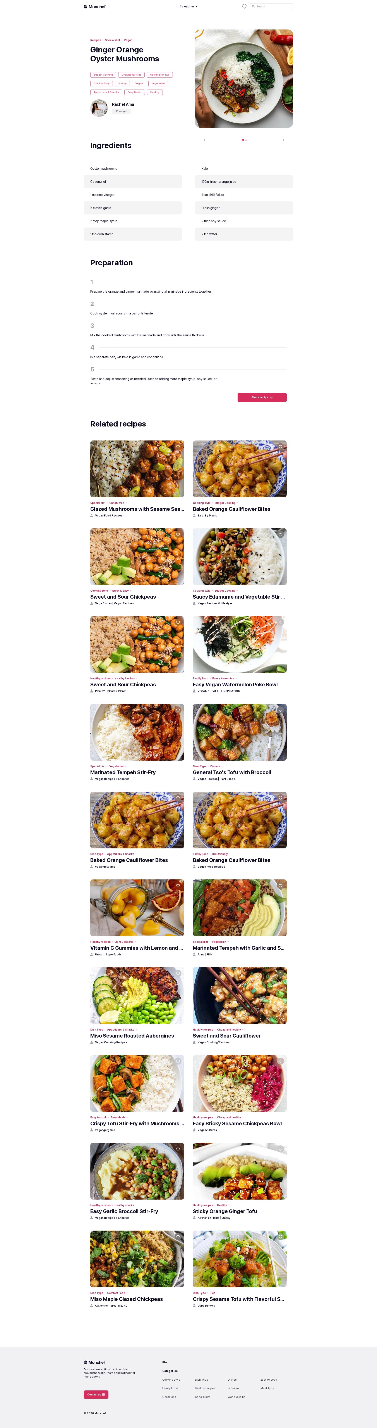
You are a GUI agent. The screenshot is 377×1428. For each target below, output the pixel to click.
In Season (234, 1388)
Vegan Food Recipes (108, 515)
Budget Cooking (103, 74)
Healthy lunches (125, 678)
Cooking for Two (160, 74)
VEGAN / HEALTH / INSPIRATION (219, 691)
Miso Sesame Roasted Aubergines (132, 1036)
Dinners (215, 766)
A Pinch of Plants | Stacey (214, 1217)
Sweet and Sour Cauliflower (227, 1036)
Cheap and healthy (229, 1029)
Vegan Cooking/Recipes (111, 1042)
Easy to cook (98, 1117)
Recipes (95, 40)
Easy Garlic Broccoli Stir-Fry (124, 1211)
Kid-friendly (220, 854)
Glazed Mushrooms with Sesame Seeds (137, 509)
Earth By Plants (207, 515)
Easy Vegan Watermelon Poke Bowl (235, 684)
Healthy (154, 92)
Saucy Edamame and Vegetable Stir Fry (240, 597)
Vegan (128, 40)
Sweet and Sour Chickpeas (123, 597)
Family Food (200, 678)
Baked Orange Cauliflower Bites (232, 509)
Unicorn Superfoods (108, 954)
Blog (165, 1362)
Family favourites (223, 678)
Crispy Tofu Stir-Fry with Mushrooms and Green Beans (137, 1123)
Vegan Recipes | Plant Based (216, 778)
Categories (170, 1371)
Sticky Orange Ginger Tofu (225, 1211)
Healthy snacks (124, 1205)
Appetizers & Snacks (106, 92)
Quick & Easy (102, 83)
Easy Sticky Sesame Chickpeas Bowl (237, 1123)
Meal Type (199, 766)
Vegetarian (158, 83)
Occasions (169, 1397)
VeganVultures (207, 1130)
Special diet (112, 40)
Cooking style (202, 502)
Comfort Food (116, 1293)
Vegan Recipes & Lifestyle (215, 603)
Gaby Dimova (206, 1305)
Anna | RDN (205, 954)
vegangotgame (105, 866)
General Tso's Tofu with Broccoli (232, 772)
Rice (212, 1293)
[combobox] (271, 6)
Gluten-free (116, 502)
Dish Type (96, 854)
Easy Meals (135, 92)
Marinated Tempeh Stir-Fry (123, 772)
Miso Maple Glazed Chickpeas (126, 1299)
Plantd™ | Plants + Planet (111, 691)
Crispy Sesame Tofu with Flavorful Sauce (240, 1299)
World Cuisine (236, 1397)
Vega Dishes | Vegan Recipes (114, 603)
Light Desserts (124, 941)
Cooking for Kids (131, 74)
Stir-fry (122, 83)
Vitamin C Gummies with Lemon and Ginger (137, 948)
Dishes (232, 1379)
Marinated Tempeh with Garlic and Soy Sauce (240, 948)
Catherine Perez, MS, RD (111, 1305)
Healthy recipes (100, 678)
